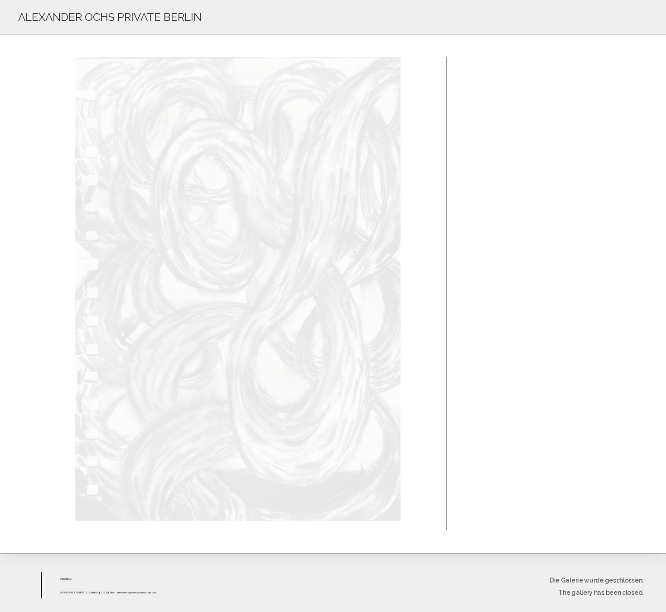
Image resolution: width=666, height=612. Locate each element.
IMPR (62, 579)
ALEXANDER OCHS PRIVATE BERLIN (110, 17)
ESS (66, 579)
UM (70, 579)
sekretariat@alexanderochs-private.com (136, 592)
